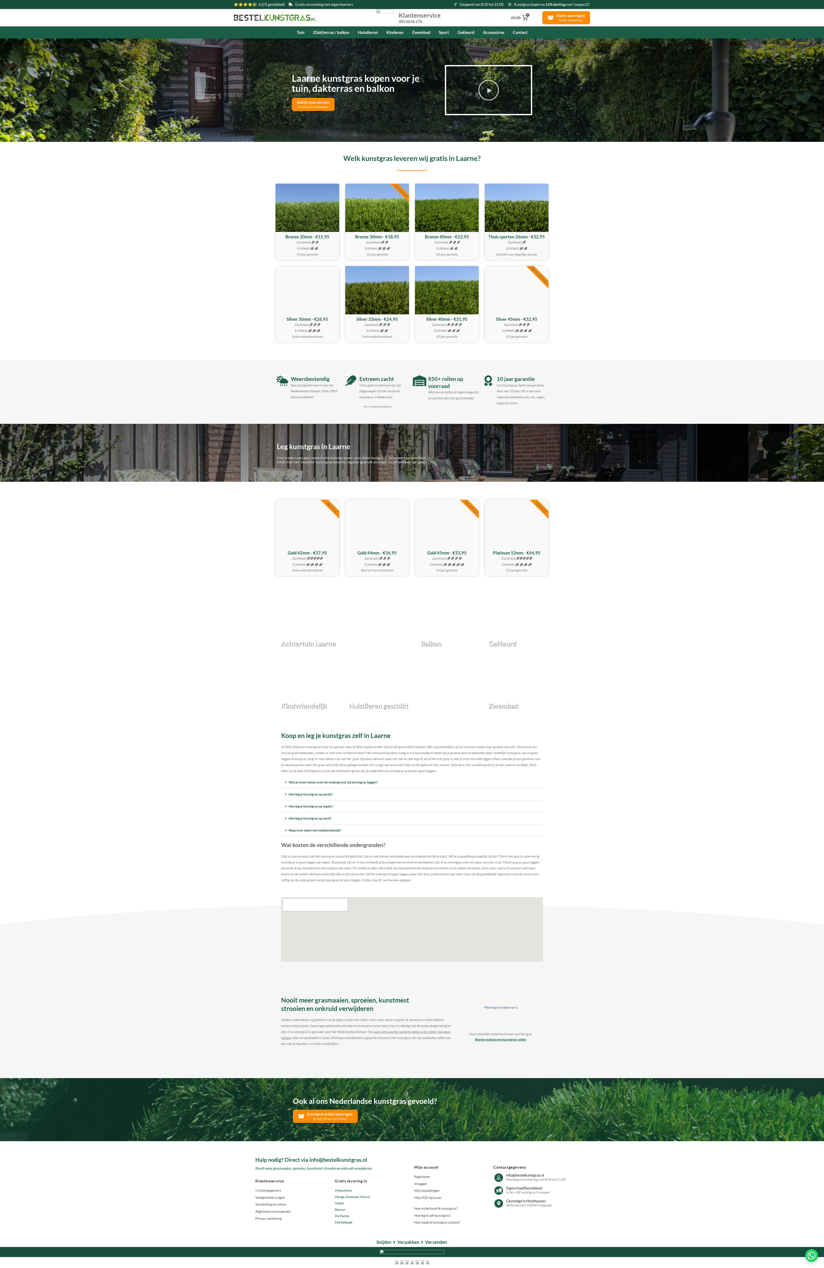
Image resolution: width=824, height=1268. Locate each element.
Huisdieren (368, 32)
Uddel (339, 1203)
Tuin (300, 32)
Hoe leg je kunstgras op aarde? (311, 794)
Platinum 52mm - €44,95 (517, 552)
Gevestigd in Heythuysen (525, 1201)
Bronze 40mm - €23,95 (447, 236)
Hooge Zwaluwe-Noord (352, 1197)
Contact (520, 32)
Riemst (340, 1209)
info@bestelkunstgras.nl (525, 1175)
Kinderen (394, 32)
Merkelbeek (343, 1222)
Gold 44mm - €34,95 (377, 552)
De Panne (342, 1216)
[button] (488, 90)
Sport (444, 32)
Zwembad (421, 32)
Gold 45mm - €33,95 (447, 552)
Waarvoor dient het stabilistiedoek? (315, 830)
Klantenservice (420, 17)
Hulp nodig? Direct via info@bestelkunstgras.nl (311, 1159)
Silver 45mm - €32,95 (516, 319)
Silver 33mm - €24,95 (377, 319)
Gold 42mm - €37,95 (307, 552)
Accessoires (493, 32)
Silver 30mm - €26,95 (307, 319)
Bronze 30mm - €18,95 (377, 236)
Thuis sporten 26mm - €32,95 (516, 236)
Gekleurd (465, 32)
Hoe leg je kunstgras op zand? (310, 818)
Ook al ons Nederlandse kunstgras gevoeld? (365, 1100)
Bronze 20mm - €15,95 (307, 236)
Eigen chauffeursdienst (524, 1188)
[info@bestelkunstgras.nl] (498, 1177)
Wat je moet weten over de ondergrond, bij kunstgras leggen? (333, 782)
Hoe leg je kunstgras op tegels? (311, 806)
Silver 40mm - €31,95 (447, 319)
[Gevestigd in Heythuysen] (498, 1203)
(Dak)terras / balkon (331, 32)
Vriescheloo (343, 1190)
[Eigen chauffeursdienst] (498, 1190)
